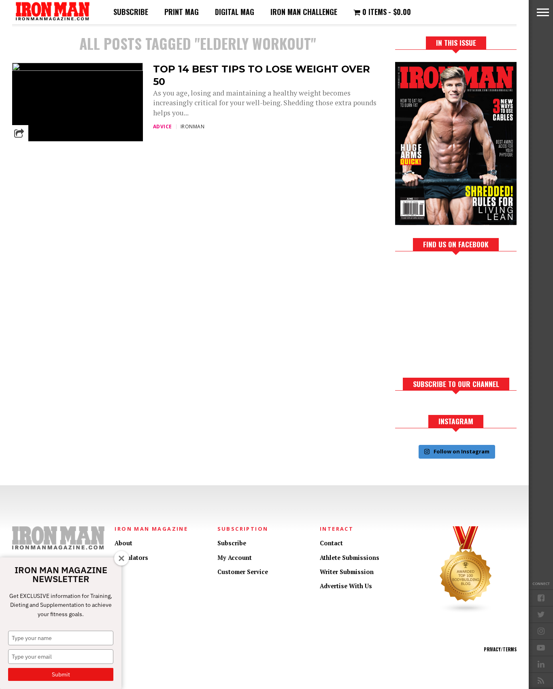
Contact (331, 543)
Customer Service (242, 572)
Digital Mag (234, 11)
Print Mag (181, 11)
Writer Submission (347, 572)
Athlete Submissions (349, 557)
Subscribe (130, 11)
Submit (61, 674)
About (123, 543)
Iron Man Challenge (303, 11)
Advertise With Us (346, 586)
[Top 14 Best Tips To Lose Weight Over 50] (77, 68)
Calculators (131, 557)
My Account (234, 557)
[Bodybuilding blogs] (466, 611)
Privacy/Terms (500, 649)
